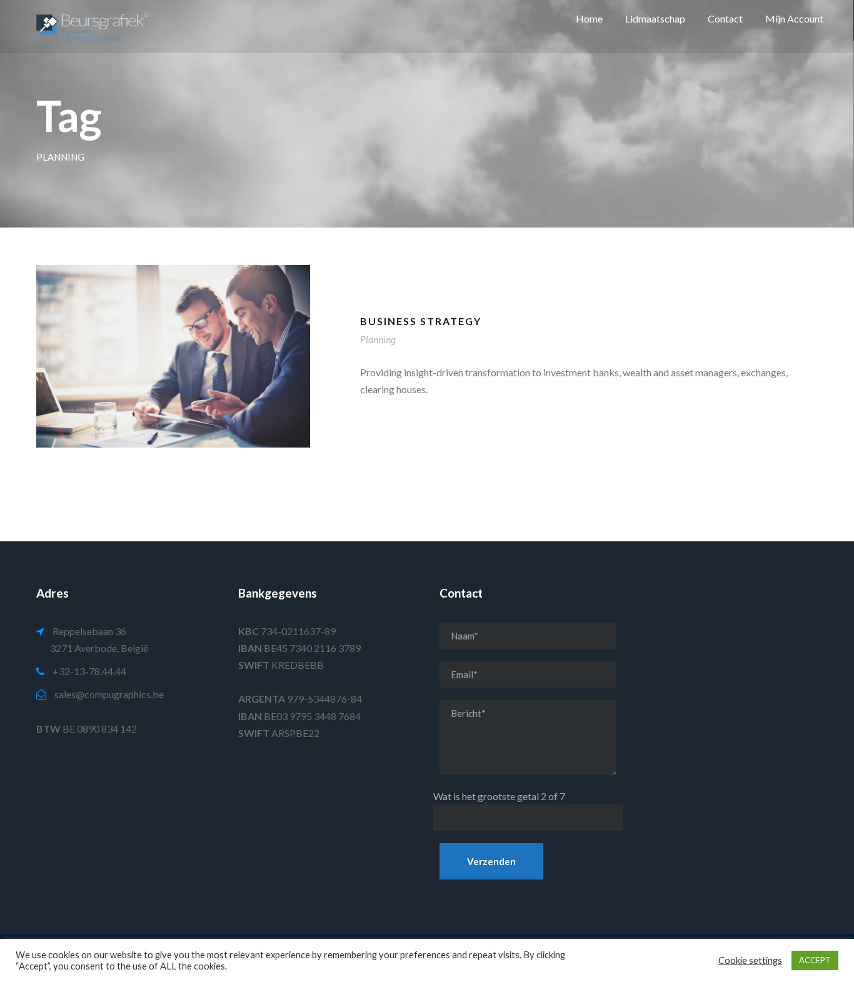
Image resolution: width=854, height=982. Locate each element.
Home (589, 18)
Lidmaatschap (655, 18)
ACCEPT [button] (815, 960)
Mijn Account (794, 18)
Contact (725, 18)
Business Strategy (420, 321)
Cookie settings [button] (750, 960)
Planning (378, 339)
